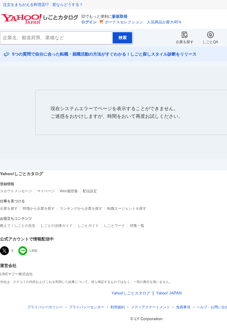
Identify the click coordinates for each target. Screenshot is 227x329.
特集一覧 (137, 226)
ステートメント (150, 307)
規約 (118, 307)
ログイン (89, 22)
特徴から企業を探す (39, 208)
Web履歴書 (69, 191)
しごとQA (210, 42)
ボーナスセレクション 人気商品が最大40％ (143, 22)
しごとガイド (88, 226)
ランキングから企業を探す (81, 208)
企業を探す (185, 42)
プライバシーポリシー (45, 307)
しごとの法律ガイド (56, 226)
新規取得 (119, 16)
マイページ (46, 191)
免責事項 (183, 307)
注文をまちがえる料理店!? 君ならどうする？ (43, 4)
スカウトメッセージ (16, 191)
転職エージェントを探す (126, 208)
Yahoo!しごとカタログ (130, 293)
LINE (34, 251)
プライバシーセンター (86, 307)
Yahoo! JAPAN (168, 293)
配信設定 (90, 191)
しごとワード (114, 226)
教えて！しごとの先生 (17, 226)
